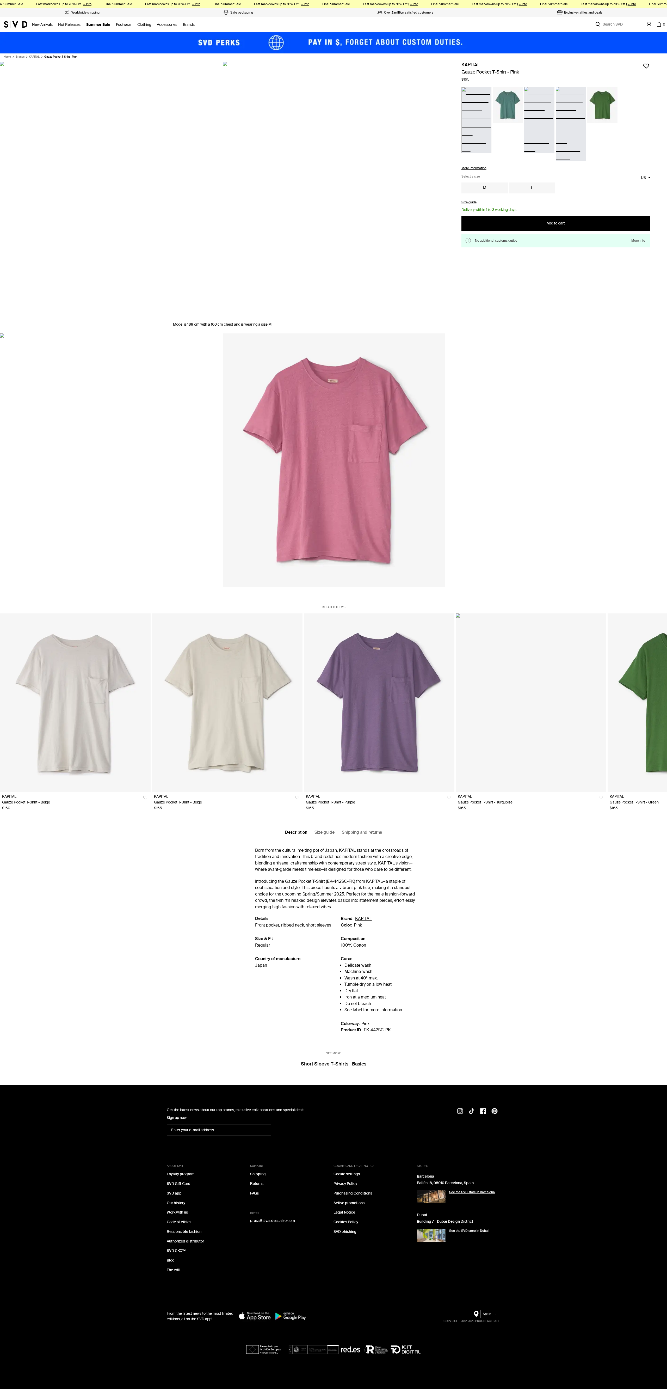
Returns (256, 1183)
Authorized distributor (185, 1241)
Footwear (124, 24)
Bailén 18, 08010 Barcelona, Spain (445, 1183)
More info (638, 240)
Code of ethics (179, 1222)
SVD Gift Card (178, 1183)
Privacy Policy (345, 1183)
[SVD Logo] (15, 24)
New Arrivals (42, 24)
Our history (176, 1203)
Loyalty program (181, 1174)
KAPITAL (34, 56)
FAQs (254, 1193)
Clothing (144, 24)
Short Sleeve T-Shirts (324, 1064)
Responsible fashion (184, 1231)
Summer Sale (98, 24)
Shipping (258, 1174)
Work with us (177, 1212)
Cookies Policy (346, 1222)
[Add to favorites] (646, 66)
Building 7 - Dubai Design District (445, 1221)
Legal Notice (344, 1212)
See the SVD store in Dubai (469, 1231)
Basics (359, 1064)
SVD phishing (345, 1231)
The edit (174, 1270)
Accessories (167, 24)
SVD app (174, 1193)
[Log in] (649, 24)
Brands (189, 24)
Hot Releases (69, 24)
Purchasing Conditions (353, 1193)
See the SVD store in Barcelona (472, 1192)
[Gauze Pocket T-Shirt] (75, 702)
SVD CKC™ (176, 1250)
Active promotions (349, 1203)
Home (7, 56)
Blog (171, 1260)
